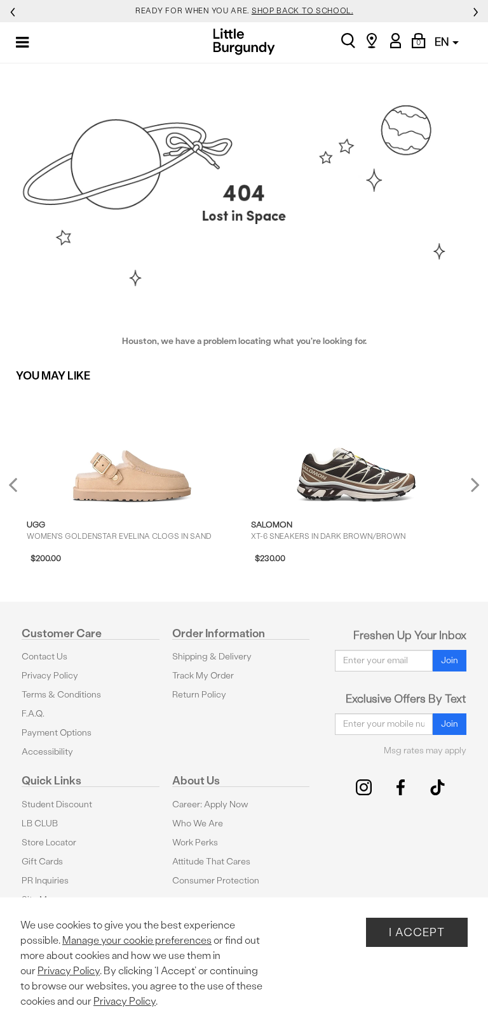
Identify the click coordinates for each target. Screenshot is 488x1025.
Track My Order (203, 675)
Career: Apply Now (210, 804)
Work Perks (195, 842)
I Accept (417, 932)
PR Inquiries (45, 880)
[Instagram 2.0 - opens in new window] (364, 787)
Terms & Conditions (61, 694)
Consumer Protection (215, 880)
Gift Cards (42, 861)
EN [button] (443, 41)
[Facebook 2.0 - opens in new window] (401, 787)
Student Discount (57, 804)
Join (449, 660)
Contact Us (44, 656)
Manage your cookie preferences (137, 940)
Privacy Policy (50, 675)
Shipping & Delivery (212, 656)
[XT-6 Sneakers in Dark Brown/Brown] (356, 449)
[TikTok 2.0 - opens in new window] (437, 787)
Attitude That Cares (211, 861)
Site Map (39, 899)
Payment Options (57, 732)
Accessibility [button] (47, 751)
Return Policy (199, 694)
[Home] (244, 41)
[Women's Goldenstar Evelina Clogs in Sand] (132, 449)
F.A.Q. (33, 713)
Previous (21, 489)
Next (472, 484)
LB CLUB (40, 823)
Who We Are (197, 823)
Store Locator (49, 842)
